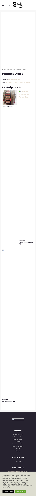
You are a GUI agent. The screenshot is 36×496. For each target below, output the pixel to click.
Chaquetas (18, 441)
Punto (18, 448)
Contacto (18, 461)
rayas (25, 82)
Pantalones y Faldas (18, 444)
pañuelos (20, 82)
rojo (28, 82)
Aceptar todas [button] (20, 491)
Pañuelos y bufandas (13, 69)
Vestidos (18, 451)
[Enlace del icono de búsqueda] (9, 4)
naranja (15, 82)
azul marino (9, 82)
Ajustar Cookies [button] (8, 491)
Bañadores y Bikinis (18, 437)
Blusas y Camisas (18, 439)
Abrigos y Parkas (18, 434)
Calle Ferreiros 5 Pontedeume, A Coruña (18, 471)
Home (4, 69)
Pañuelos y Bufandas (18, 446)
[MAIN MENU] (3, 4)
